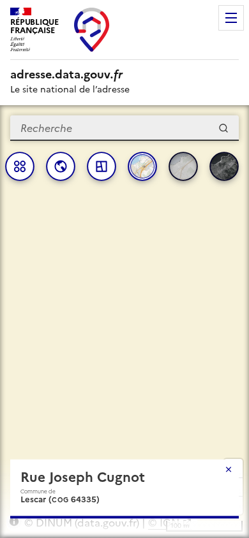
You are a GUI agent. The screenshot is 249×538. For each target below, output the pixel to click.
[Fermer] (228, 469)
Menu (231, 18)
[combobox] (124, 128)
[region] (124, 321)
